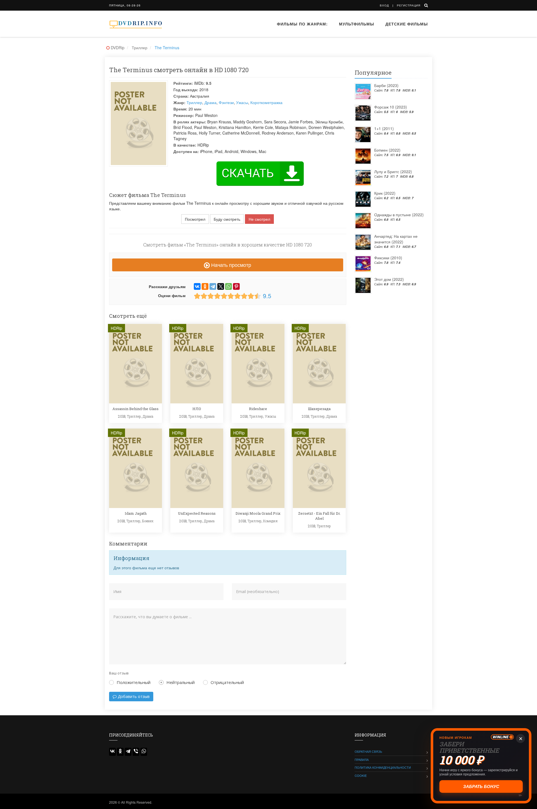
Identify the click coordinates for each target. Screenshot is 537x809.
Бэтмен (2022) (387, 150)
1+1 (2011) (384, 128)
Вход (384, 5)
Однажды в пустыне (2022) (399, 214)
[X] (220, 286)
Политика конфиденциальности (383, 767)
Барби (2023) (386, 85)
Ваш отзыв (119, 673)
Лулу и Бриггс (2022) (393, 171)
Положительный (133, 682)
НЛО (196, 408)
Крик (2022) (384, 193)
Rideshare (258, 408)
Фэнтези (226, 102)
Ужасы (242, 102)
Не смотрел (259, 219)
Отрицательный (227, 682)
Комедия (270, 521)
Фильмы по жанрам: (302, 24)
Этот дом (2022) (389, 279)
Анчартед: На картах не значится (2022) (396, 238)
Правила (362, 759)
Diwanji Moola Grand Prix (258, 513)
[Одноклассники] (205, 286)
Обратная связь (368, 751)
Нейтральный (180, 682)
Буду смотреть (227, 219)
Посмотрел (195, 219)
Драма (210, 102)
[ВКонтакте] (197, 286)
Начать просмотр (230, 264)
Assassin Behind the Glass (135, 408)
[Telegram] (212, 286)
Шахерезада (319, 408)
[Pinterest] (236, 286)
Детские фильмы (406, 24)
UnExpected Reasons (197, 513)
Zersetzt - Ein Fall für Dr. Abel (319, 516)
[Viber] (136, 752)
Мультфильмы (356, 24)
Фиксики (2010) (388, 257)
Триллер (194, 102)
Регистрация (408, 5)
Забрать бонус (481, 786)
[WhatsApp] (228, 286)
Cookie (361, 775)
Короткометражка (266, 102)
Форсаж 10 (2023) (390, 107)
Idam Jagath (136, 513)
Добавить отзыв (133, 696)
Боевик (148, 521)
